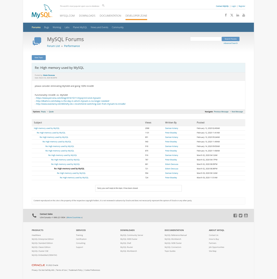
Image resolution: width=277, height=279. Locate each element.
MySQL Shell (125, 243)
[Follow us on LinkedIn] (236, 15)
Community (117, 27)
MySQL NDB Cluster (128, 239)
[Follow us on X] (230, 15)
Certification (81, 239)
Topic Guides (170, 251)
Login (234, 6)
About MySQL (216, 230)
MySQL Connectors (173, 247)
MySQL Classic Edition (41, 247)
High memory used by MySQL (47, 128)
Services (81, 230)
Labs (67, 27)
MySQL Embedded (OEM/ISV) (44, 255)
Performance (72, 46)
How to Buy (214, 239)
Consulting (80, 243)
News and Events (99, 27)
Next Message (237, 112)
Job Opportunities (216, 247)
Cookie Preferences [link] (92, 270)
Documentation (110, 15)
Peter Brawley (171, 132)
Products (37, 230)
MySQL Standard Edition (42, 243)
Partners (212, 243)
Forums (36, 27)
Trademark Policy (76, 270)
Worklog (57, 27)
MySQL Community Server (131, 235)
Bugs (46, 27)
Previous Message (221, 112)
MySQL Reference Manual (176, 235)
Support (79, 247)
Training (79, 235)
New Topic (39, 57)
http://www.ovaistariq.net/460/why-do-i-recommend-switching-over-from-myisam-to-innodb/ (81, 104)
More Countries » (74, 217)
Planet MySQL (80, 27)
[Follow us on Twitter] (240, 216)
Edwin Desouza (171, 164)
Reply (43, 112)
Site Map (212, 251)
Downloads (87, 15)
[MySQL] (42, 12)
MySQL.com (67, 15)
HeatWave (36, 235)
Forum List (53, 46)
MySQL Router (126, 247)
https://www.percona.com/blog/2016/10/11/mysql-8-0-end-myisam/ (68, 98)
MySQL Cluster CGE (40, 251)
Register (242, 6)
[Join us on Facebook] (225, 15)
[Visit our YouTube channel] (242, 15)
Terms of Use (61, 270)
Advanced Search (231, 43)
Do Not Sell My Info (46, 270)
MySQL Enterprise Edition (43, 239)
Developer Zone (136, 15)
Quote (51, 112)
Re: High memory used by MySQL (51, 132)
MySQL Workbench (128, 251)
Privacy (35, 270)
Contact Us (213, 235)
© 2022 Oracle (52, 265)
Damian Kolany (171, 128)
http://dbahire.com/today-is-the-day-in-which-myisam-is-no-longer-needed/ (72, 101)
